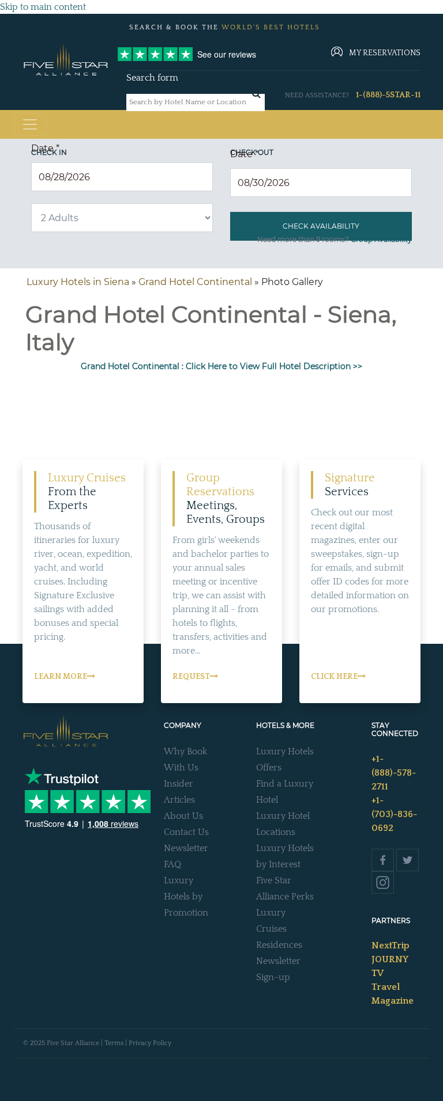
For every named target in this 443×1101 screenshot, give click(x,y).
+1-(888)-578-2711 (393, 773)
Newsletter (186, 848)
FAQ (172, 864)
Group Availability (381, 239)
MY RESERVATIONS (385, 53)
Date (45, 148)
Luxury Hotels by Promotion (186, 896)
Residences (279, 945)
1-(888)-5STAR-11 (388, 95)
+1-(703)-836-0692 (394, 814)
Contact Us (186, 832)
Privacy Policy (150, 1043)
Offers (268, 767)
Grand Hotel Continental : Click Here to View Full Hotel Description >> (221, 366)
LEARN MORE (60, 676)
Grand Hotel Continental (195, 281)
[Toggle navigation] (30, 124)
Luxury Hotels (285, 751)
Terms (113, 1043)
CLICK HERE (334, 676)
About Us (183, 816)
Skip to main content (43, 7)
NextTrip (390, 945)
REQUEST (191, 676)
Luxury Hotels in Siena (78, 281)
